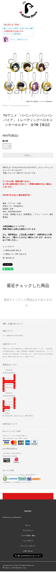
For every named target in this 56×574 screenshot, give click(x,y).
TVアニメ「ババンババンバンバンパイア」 (16, 105)
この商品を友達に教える (12, 250)
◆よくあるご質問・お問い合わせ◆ (18, 28)
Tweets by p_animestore (12, 517)
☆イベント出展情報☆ (13, 34)
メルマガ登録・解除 (28, 535)
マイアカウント (28, 530)
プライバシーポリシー (28, 546)
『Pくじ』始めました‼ (18, 39)
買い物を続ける (8, 258)
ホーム (28, 525)
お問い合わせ (28, 551)
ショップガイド (8, 247)
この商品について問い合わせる (14, 254)
